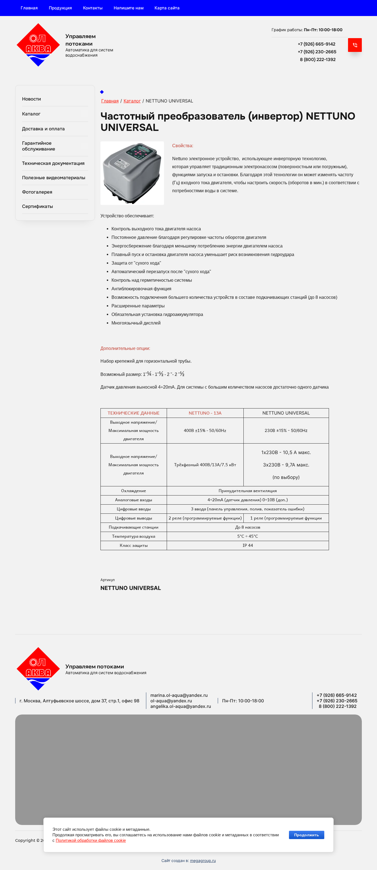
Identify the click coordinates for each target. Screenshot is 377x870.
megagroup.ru (203, 860)
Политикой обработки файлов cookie (91, 840)
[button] (355, 45)
